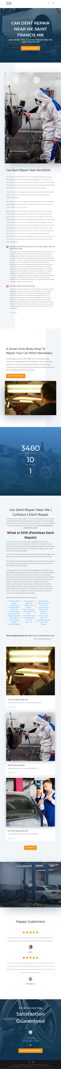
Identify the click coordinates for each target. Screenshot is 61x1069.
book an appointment (30, 48)
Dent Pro (43, 614)
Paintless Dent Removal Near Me (28, 611)
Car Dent (43, 611)
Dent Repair (14, 605)
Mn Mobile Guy (29, 616)
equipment (20, 702)
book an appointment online (30, 1050)
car (42, 521)
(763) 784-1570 (30, 1040)
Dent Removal (14, 611)
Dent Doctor (14, 618)
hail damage (32, 519)
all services (30, 847)
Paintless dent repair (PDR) (15, 541)
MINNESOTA (17, 1066)
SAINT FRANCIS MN (27, 1066)
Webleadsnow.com (24, 1065)
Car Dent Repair (14, 624)
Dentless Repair (43, 620)
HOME (10, 1066)
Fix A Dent (43, 605)
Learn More (13, 312)
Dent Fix (29, 622)
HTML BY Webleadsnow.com (40, 1065)
